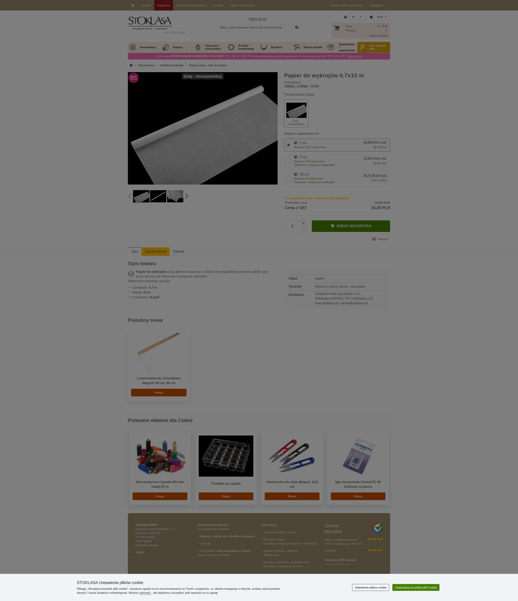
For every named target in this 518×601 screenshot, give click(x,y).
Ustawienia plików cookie (370, 587)
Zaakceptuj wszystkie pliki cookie (416, 587)
